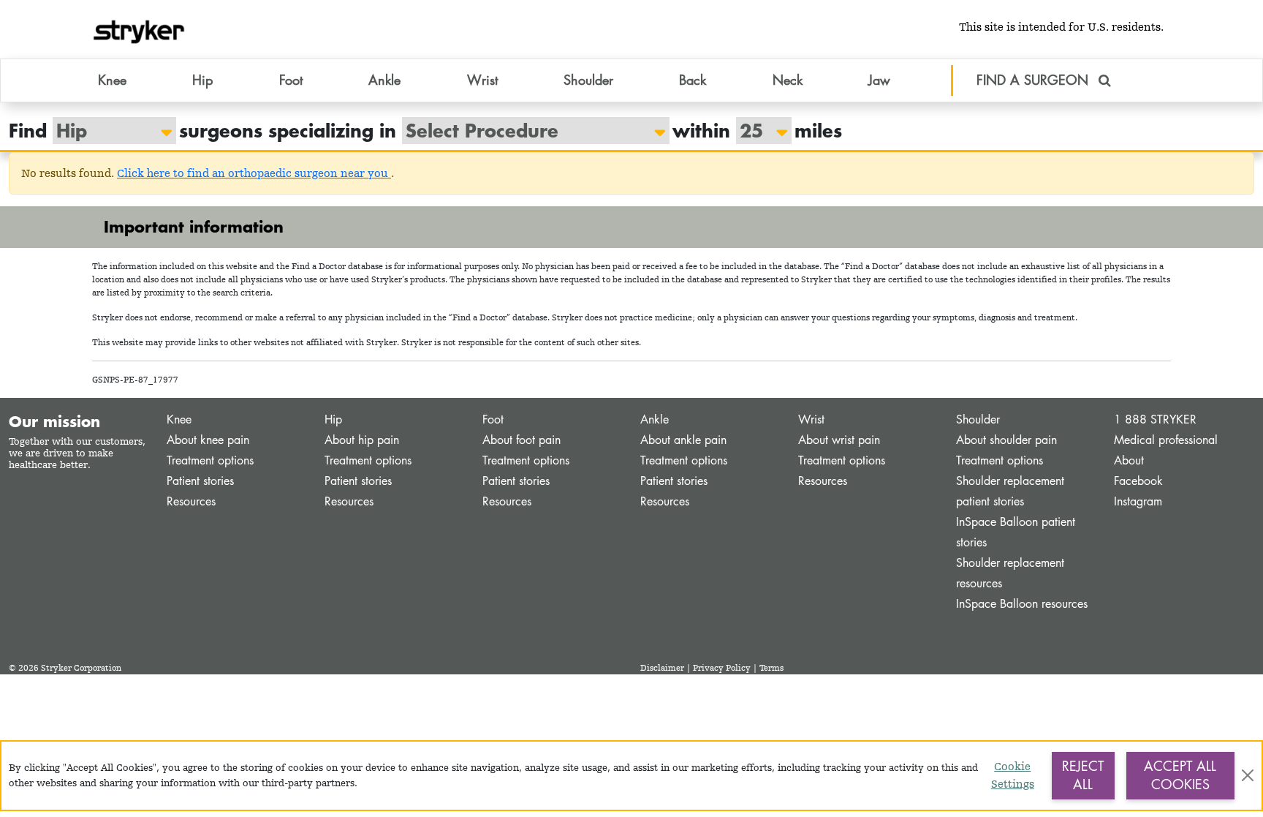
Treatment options (210, 460)
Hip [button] (202, 80)
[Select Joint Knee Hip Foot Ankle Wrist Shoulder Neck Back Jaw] (107, 130)
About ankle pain (683, 440)
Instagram (1138, 501)
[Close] (1247, 775)
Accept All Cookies (1180, 775)
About (1129, 460)
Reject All (1083, 775)
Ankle (654, 419)
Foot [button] (291, 80)
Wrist (811, 419)
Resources (191, 501)
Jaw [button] (879, 80)
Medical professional (1166, 440)
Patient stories (200, 481)
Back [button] (692, 80)
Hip (333, 419)
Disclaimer (662, 668)
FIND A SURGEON (1034, 80)
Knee (179, 419)
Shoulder (978, 419)
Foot (493, 419)
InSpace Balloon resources (1022, 603)
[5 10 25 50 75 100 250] (756, 130)
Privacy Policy (722, 668)
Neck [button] (788, 80)
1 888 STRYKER (1155, 419)
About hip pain (362, 440)
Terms (771, 668)
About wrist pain (839, 440)
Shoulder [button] (588, 80)
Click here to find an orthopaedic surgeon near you (254, 173)
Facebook (1138, 481)
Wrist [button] (482, 80)
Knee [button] (112, 80)
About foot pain (521, 440)
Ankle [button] (384, 80)
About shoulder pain (1006, 440)
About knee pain (208, 440)
